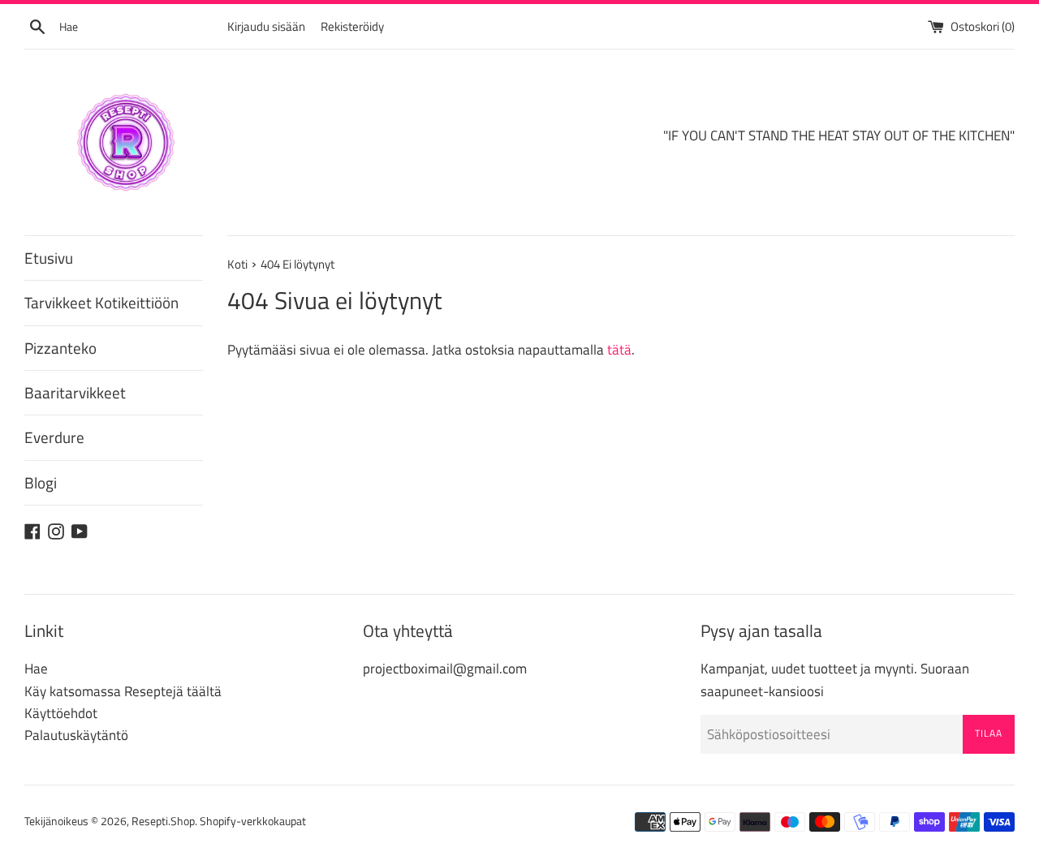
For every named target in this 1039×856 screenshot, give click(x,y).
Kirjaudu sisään (266, 26)
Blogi (40, 482)
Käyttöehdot (60, 713)
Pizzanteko (60, 347)
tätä (619, 349)
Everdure (54, 437)
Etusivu (48, 257)
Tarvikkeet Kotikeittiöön (101, 302)
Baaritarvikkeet (75, 392)
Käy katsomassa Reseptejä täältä (123, 691)
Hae (36, 668)
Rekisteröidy (352, 26)
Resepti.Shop (163, 821)
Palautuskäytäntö (76, 735)
